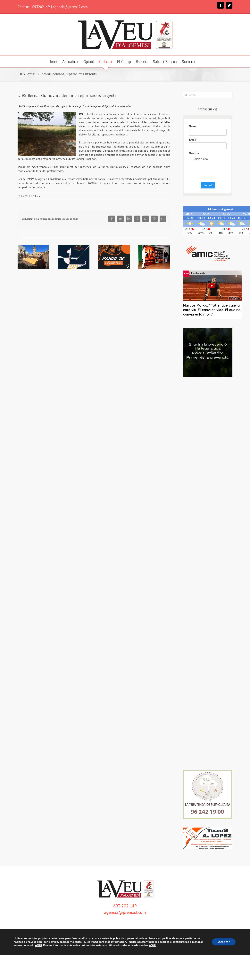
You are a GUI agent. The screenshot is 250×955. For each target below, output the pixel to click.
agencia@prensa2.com (70, 6)
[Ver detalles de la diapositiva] (207, 352)
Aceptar (224, 942)
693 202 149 (125, 906)
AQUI (94, 942)
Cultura (36, 196)
